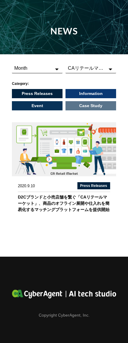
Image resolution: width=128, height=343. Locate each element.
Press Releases (37, 93)
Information (91, 93)
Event (37, 105)
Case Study (90, 105)
